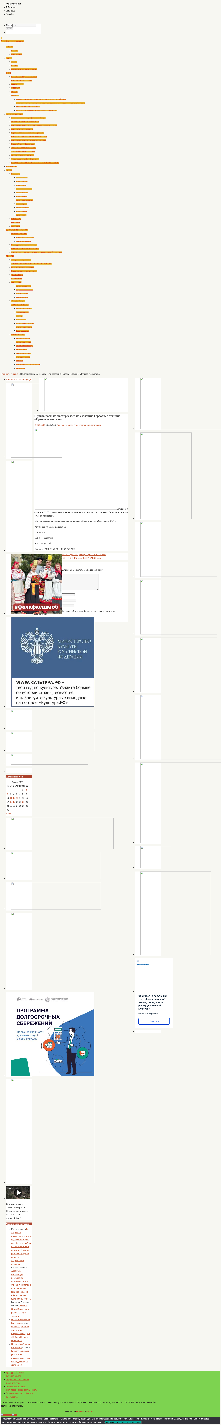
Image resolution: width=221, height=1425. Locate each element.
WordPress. (91, 1411)
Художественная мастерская (87, 425)
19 (14, 802)
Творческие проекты (16, 1386)
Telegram (10, 11)
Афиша (14, 374)
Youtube (10, 14)
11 (11, 798)
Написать (154, 1021)
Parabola (80, 1411)
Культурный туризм (15, 1372)
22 (23, 802)
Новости (69, 425)
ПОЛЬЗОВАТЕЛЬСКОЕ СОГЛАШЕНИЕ (125, 1422)
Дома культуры (13, 1383)
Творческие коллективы (17, 1379)
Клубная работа (13, 1376)
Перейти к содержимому (12, 41)
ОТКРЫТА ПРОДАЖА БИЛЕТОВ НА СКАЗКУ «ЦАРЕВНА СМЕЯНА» (67, 558)
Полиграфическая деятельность (21, 1390)
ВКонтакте (11, 7)
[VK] (14, 1415)
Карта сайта (12, 1397)
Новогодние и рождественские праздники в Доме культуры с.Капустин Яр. (70, 554)
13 (17, 798)
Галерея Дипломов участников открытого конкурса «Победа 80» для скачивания (20, 1334)
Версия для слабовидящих (19, 379)
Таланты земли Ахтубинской (19, 1393)
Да (107, 1422)
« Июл (9, 814)
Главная (5, 374)
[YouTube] (6, 1415)
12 (14, 798)
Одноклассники (13, 4)
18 (11, 802)
